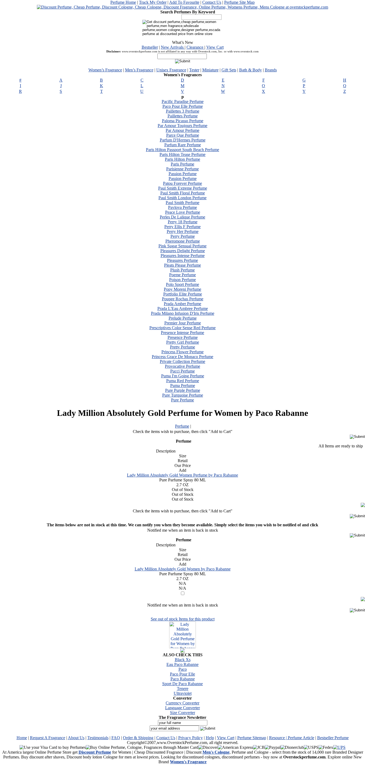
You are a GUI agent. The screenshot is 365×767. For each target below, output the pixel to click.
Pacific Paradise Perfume (183, 101)
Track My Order (152, 2)
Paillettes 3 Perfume (182, 111)
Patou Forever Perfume (182, 183)
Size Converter (182, 712)
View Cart (215, 47)
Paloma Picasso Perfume (182, 120)
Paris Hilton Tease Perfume (182, 154)
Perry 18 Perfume (182, 222)
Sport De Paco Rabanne (182, 683)
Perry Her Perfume (183, 231)
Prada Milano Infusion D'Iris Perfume (182, 313)
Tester (194, 70)
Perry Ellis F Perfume (182, 226)
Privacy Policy (190, 737)
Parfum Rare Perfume (182, 145)
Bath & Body (250, 70)
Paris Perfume (182, 164)
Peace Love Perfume (182, 212)
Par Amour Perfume (182, 130)
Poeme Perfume (182, 275)
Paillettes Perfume (183, 116)
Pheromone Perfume (182, 241)
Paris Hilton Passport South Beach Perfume (182, 149)
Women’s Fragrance (105, 70)
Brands (271, 70)
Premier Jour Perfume (182, 323)
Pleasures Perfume (182, 260)
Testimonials (97, 737)
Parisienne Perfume (182, 169)
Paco (182, 669)
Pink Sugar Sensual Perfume (182, 246)
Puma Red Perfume (182, 380)
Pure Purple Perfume (182, 390)
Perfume (182, 426)
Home (22, 737)
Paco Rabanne (182, 679)
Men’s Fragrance (139, 70)
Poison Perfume (182, 279)
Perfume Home (123, 2)
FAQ (115, 737)
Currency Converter (182, 703)
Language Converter (182, 707)
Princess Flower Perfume (182, 352)
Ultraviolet (183, 693)
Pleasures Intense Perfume (183, 255)
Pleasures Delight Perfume (182, 250)
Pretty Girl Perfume (182, 342)
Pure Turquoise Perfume (182, 395)
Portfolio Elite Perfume (182, 294)
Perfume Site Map (239, 2)
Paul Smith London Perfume (182, 197)
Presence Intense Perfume (182, 332)
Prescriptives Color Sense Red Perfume (182, 327)
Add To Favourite (184, 2)
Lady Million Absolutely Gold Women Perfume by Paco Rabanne (182, 475)
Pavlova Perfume (182, 207)
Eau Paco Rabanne (182, 664)
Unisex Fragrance (171, 70)
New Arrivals (173, 47)
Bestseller (150, 47)
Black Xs (183, 659)
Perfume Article (301, 737)
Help (210, 737)
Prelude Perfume (183, 318)
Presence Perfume (183, 337)
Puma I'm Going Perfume (182, 376)
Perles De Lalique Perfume (182, 217)
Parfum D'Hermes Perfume (182, 140)
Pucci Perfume (182, 371)
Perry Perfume (182, 236)
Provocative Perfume (182, 366)
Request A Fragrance (47, 737)
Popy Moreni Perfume (182, 289)
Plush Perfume (182, 270)
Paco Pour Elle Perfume (182, 106)
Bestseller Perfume (333, 737)
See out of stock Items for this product (183, 619)
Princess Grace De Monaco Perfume (182, 356)
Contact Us (211, 2)
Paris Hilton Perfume (182, 159)
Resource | (278, 737)
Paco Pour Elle (182, 674)
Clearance (195, 47)
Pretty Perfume (182, 347)
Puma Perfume (182, 385)
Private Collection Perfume (182, 361)
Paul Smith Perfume (182, 202)
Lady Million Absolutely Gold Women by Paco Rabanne (183, 569)
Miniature (210, 70)
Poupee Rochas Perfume (182, 299)
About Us (76, 737)
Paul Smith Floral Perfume (182, 193)
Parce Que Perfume (182, 135)
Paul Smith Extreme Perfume (182, 188)
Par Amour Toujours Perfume (182, 125)
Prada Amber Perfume (182, 303)
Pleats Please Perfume (182, 265)
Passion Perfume (183, 173)
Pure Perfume (182, 400)
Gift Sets (229, 70)
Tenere (182, 688)
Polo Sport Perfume (182, 284)
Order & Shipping (138, 737)
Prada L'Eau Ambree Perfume (182, 308)
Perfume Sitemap (251, 737)
